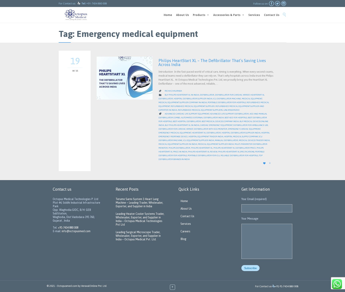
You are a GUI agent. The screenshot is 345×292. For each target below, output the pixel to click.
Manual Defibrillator (226, 140)
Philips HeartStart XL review (202, 152)
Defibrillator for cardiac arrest (232, 95)
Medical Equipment (252, 99)
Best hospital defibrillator (187, 121)
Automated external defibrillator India (202, 117)
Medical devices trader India (254, 140)
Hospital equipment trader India (205, 136)
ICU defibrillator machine (227, 99)
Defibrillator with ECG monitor (210, 129)
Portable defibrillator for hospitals (227, 102)
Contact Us (271, 15)
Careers (185, 231)
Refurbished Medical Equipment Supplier (193, 106)
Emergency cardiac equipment (244, 129)
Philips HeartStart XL (202, 148)
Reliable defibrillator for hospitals (239, 155)
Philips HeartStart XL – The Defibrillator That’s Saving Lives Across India (212, 62)
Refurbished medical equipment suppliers (200, 110)
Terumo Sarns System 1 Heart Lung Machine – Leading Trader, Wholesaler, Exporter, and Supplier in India (139, 202)
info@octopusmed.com (76, 231)
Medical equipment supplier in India (178, 144)
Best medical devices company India (220, 121)
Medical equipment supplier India (216, 144)
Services (254, 15)
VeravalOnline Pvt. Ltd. (94, 285)
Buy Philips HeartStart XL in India (182, 95)
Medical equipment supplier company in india (183, 102)
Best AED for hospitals (236, 117)
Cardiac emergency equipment (216, 125)
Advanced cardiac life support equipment (187, 114)
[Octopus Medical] (77, 14)
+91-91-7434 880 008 (286, 286)
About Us (182, 15)
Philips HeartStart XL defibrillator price (234, 148)
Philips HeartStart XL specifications (236, 152)
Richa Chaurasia (173, 91)
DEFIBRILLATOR (207, 95)
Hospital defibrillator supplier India (193, 99)
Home (168, 15)
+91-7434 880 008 (96, 3)
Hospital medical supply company (241, 136)
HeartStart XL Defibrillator (206, 133)
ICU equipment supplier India (198, 140)
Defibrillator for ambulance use (250, 125)
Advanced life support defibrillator (229, 114)
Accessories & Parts (226, 15)
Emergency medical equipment (175, 133)
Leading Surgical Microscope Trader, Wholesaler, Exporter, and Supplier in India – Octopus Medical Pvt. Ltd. (138, 236)
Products (199, 15)
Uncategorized (231, 110)
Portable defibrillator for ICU (204, 155)
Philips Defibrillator (179, 148)
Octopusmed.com (67, 285)
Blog (183, 239)
